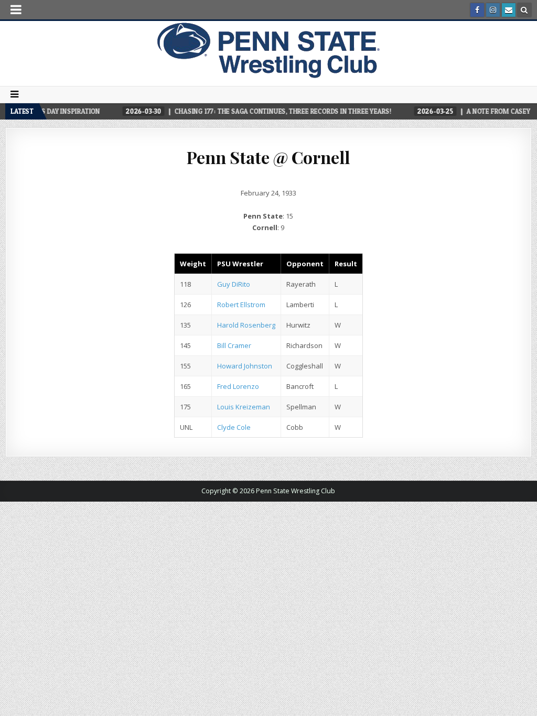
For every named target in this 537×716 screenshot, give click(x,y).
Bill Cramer (234, 345)
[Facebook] (477, 10)
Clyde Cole (234, 427)
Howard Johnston (244, 366)
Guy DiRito (233, 284)
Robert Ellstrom (241, 304)
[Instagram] (493, 10)
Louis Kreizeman (243, 406)
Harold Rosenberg (246, 325)
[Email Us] (508, 10)
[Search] (524, 10)
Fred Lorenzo (238, 386)
